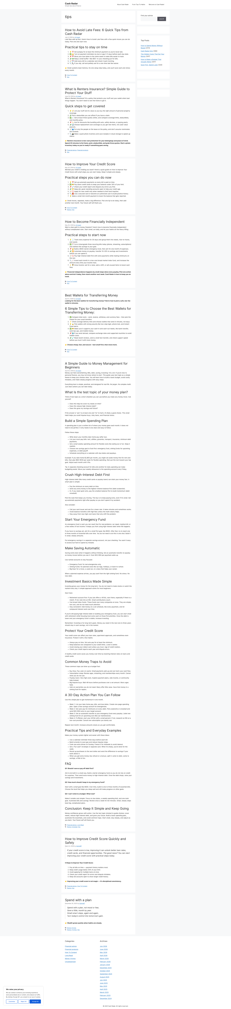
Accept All (35, 1001)
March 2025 (104, 992)
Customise (12, 1001)
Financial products (82, 150)
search (161, 19)
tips (68, 77)
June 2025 (104, 983)
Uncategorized (70, 962)
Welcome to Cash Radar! (156, 4)
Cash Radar (71, 3)
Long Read (80, 825)
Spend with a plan (78, 900)
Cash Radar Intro (147, 51)
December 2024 (106, 998)
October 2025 (105, 971)
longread (74, 827)
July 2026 (103, 946)
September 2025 (106, 974)
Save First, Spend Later (149, 65)
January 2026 (105, 965)
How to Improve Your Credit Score (90, 164)
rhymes (74, 929)
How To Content (72, 75)
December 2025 (106, 968)
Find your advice (147, 15)
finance (69, 209)
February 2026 (105, 962)
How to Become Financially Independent (95, 221)
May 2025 (103, 986)
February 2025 (105, 995)
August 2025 (104, 977)
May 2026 (103, 952)
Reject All (23, 1001)
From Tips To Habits (138, 4)
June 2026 (104, 949)
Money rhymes (71, 928)
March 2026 (104, 958)
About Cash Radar (123, 4)
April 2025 (103, 989)
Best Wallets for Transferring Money (91, 295)
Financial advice (72, 150)
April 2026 (103, 955)
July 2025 (103, 980)
